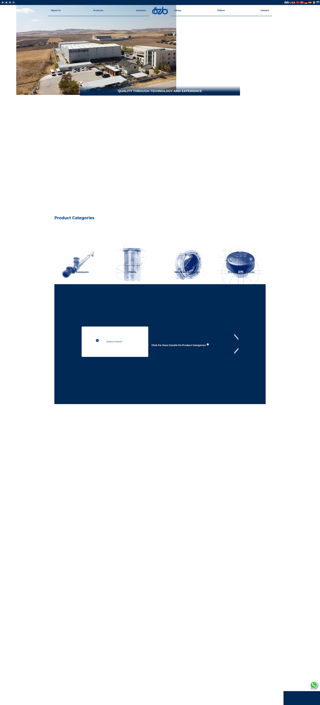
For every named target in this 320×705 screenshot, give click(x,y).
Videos (221, 10)
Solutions (141, 10)
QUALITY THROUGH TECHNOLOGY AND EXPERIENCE (160, 91)
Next (236, 344)
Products (98, 10)
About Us (56, 10)
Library (177, 10)
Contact (264, 10)
